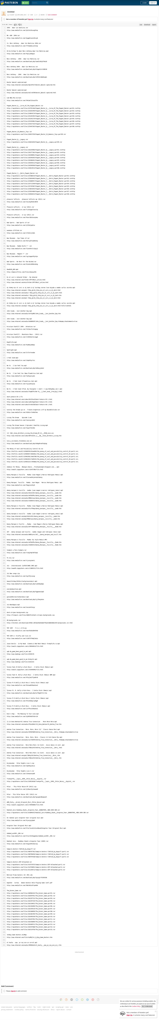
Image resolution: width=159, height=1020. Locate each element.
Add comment (52, 15)
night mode (46, 1007)
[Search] (47, 2)
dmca (52, 1010)
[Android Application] (82, 999)
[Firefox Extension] (66, 999)
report (154, 25)
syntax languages (19, 1007)
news (67, 1007)
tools (39, 1007)
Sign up (153, 3)
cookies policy (19, 1010)
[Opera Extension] (93, 999)
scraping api (59, 1007)
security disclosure (43, 1010)
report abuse (60, 1010)
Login (144, 3)
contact (68, 1010)
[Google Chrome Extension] (61, 999)
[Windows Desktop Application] (77, 999)
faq (35, 1007)
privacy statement (7, 1010)
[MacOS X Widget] (87, 999)
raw (141, 25)
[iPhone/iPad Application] (71, 999)
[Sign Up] (122, 1013)
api (53, 1007)
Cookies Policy (136, 1006)
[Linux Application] (98, 999)
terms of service (30, 1010)
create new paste (6, 1007)
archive (29, 1007)
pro (72, 1007)
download (147, 25)
